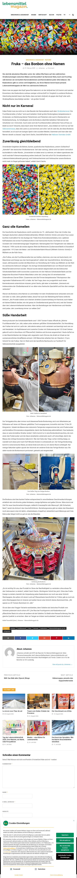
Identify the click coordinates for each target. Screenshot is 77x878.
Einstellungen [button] (7, 851)
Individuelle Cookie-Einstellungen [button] (65, 856)
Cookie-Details (19, 875)
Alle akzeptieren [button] (65, 840)
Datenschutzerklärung (9, 848)
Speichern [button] (65, 835)
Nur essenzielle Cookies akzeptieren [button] (65, 848)
